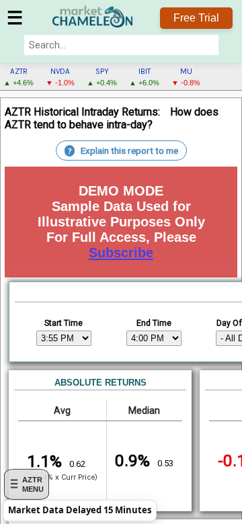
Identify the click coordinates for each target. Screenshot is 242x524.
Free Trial (196, 18)
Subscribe (121, 252)
